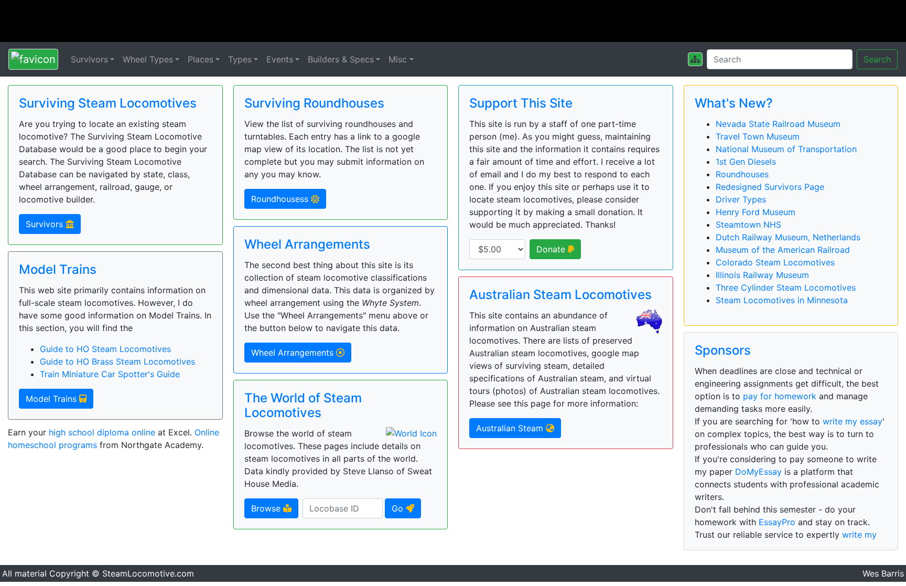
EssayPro (777, 522)
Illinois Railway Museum (762, 275)
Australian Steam (511, 428)
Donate (552, 249)
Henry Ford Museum (755, 212)
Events (279, 59)
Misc (398, 59)
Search (877, 59)
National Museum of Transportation (786, 149)
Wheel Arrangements (293, 352)
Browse (267, 508)
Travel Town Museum (758, 136)
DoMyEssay (758, 471)
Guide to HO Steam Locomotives (105, 349)
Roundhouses (742, 174)
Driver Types (741, 199)
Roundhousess (281, 199)
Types (240, 59)
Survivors (89, 59)
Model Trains (52, 398)
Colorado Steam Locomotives (775, 262)
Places (200, 59)
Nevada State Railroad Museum (778, 124)
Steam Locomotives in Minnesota (782, 300)
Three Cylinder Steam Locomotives (786, 287)
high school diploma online (102, 432)
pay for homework (779, 396)
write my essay (852, 421)
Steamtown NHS (748, 224)
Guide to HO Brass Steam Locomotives (117, 361)
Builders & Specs (341, 59)
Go (399, 508)
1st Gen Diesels (746, 161)
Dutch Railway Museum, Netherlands (788, 237)
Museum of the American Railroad (783, 249)
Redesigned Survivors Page (770, 187)
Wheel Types (148, 59)
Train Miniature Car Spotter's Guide (110, 374)
